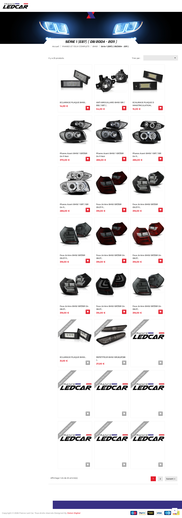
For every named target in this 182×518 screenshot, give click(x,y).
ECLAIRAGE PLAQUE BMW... (73, 102)
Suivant (171, 479)
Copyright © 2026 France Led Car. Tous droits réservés (28, 513)
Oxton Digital (73, 513)
